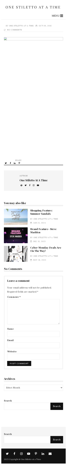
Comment (14, 296)
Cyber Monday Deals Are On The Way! (15, 254)
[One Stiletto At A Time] (33, 9)
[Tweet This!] (6, 163)
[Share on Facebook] (10, 163)
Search (8, 400)
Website (12, 351)
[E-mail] (50, 453)
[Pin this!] (19, 163)
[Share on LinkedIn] (15, 163)
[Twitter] (7, 453)
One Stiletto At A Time (21, 26)
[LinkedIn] (43, 453)
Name (10, 328)
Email (10, 340)
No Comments (14, 30)
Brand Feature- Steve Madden (15, 235)
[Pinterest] (36, 453)
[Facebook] (14, 453)
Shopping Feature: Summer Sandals (15, 217)
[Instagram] (21, 453)
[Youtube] (28, 453)
